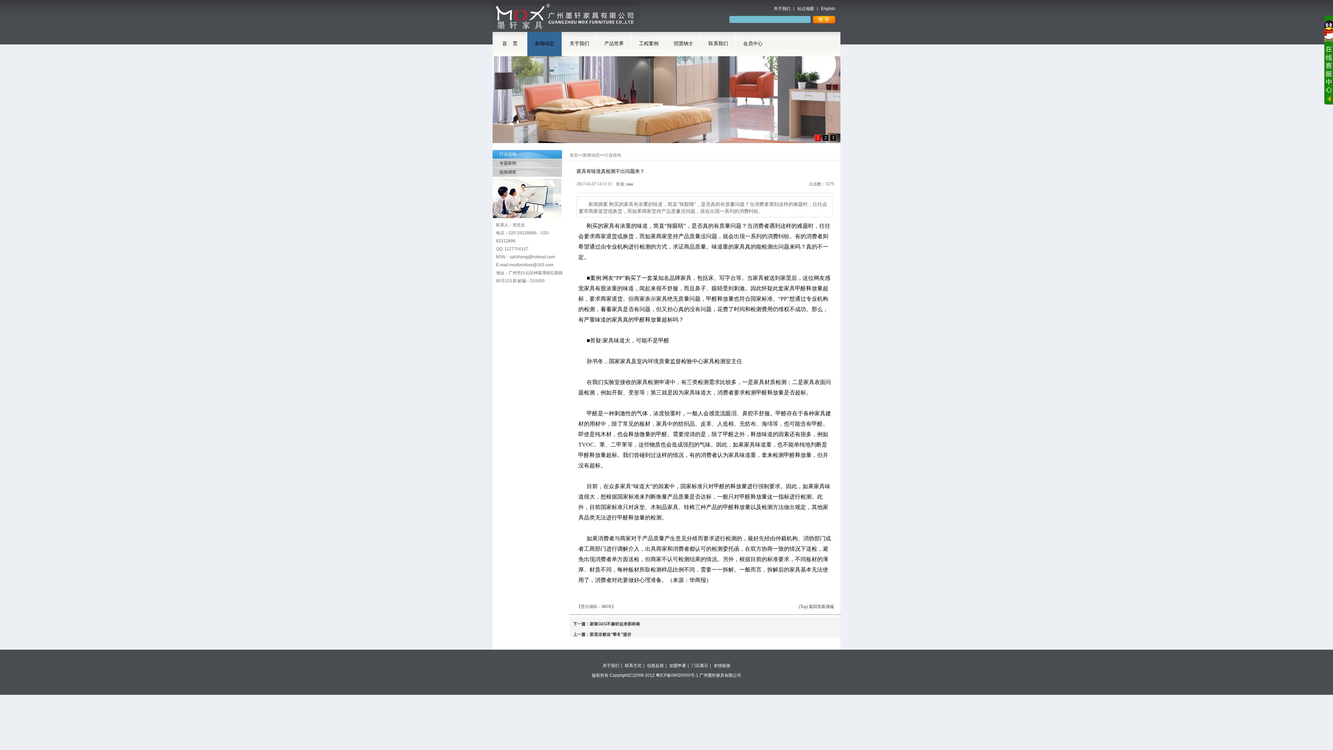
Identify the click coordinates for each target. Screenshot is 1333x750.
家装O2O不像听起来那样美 (615, 624)
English (828, 8)
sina (629, 184)
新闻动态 (544, 43)
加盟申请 (677, 665)
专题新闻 (508, 163)
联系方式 (633, 665)
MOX (607, 606)
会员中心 (753, 43)
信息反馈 (655, 665)
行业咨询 (508, 154)
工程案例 (649, 43)
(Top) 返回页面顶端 (816, 606)
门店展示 (699, 665)
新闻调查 (508, 172)
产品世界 (614, 43)
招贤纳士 (683, 43)
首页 (574, 155)
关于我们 (782, 8)
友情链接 (722, 665)
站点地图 (805, 8)
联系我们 (718, 43)
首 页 (510, 43)
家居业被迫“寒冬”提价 (610, 634)
